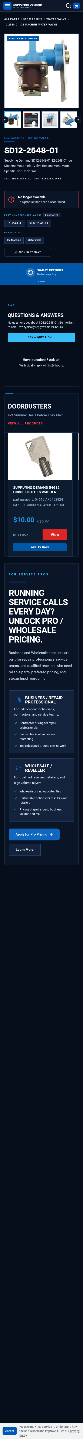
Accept (9, 1431)
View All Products (28, 423)
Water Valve (56, 19)
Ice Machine (33, 19)
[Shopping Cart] (76, 6)
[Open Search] (69, 6)
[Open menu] (7, 6)
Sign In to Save (30, 252)
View (55, 534)
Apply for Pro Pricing (31, 834)
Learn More (25, 850)
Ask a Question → (41, 337)
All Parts (12, 19)
